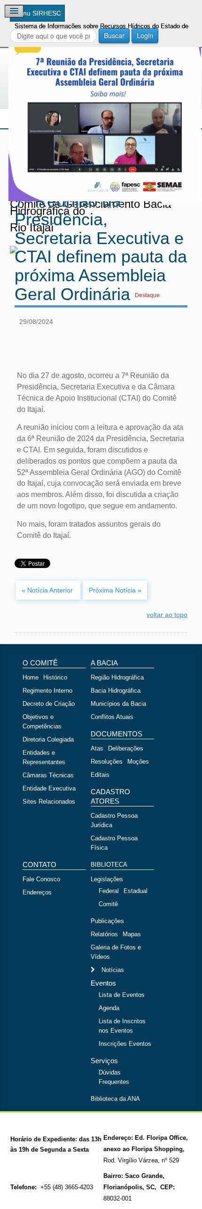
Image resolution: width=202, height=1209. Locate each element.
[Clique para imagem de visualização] (101, 105)
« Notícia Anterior (48, 590)
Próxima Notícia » (115, 590)
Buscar (114, 35)
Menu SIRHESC (37, 13)
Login (145, 35)
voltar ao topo (167, 614)
